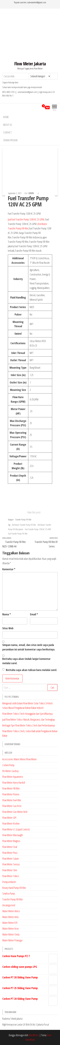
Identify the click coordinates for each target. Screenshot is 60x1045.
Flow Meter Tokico (10, 876)
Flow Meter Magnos (11, 841)
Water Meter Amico (11, 911)
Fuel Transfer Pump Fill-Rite (17, 533)
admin (31, 193)
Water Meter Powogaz (12, 940)
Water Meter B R (9, 922)
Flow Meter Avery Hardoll (13, 782)
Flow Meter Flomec (11, 794)
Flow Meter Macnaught (12, 835)
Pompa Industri (9, 882)
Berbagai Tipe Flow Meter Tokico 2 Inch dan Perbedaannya (28, 725)
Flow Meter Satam (10, 858)
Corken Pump (8, 765)
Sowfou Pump (8, 893)
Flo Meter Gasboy (10, 771)
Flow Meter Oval (9, 847)
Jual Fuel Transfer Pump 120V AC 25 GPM (26, 219)
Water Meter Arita (10, 917)
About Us (7, 125)
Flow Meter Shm (9, 870)
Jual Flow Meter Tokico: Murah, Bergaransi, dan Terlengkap (28, 719)
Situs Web (7, 628)
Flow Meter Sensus (11, 864)
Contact (7, 132)
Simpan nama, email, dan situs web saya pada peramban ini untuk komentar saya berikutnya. (28, 647)
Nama (6, 614)
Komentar (8, 569)
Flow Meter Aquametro (12, 776)
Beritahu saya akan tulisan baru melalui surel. (31, 670)
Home (6, 117)
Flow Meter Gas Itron (11, 806)
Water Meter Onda (10, 934)
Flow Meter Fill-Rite (11, 788)
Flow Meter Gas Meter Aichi (14, 812)
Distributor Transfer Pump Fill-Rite (24, 524)
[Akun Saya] (37, 107)
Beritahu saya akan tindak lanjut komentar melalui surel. (26, 661)
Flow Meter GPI (9, 817)
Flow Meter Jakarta (30, 64)
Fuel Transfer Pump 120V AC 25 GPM (38, 529)
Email (34, 614)
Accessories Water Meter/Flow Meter (19, 759)
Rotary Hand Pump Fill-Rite (14, 888)
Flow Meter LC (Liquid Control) (16, 829)
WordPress (34, 1035)
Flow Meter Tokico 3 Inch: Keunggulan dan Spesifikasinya (27, 713)
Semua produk (10, 140)
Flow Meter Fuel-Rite (11, 800)
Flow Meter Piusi (9, 853)
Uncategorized (8, 905)
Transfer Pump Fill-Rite (23, 519)
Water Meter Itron (10, 928)
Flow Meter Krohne (11, 823)
